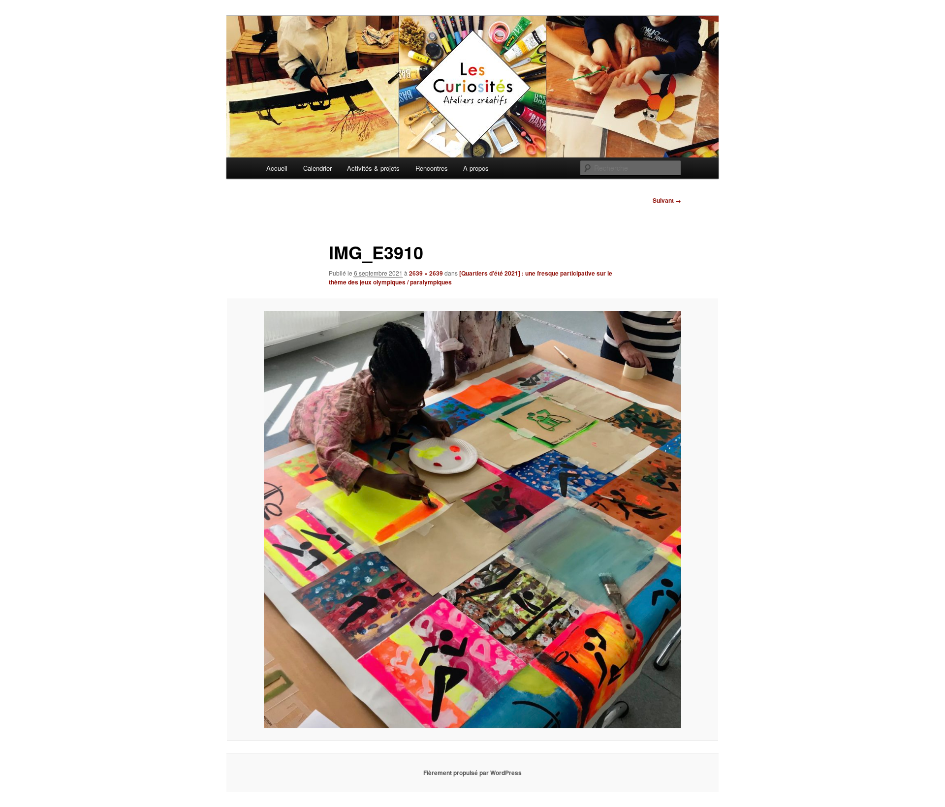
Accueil (276, 168)
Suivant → (667, 200)
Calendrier (317, 168)
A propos (476, 168)
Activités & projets (373, 168)
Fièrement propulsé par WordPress (472, 772)
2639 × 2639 (426, 273)
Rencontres (431, 168)
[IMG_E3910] (472, 519)
